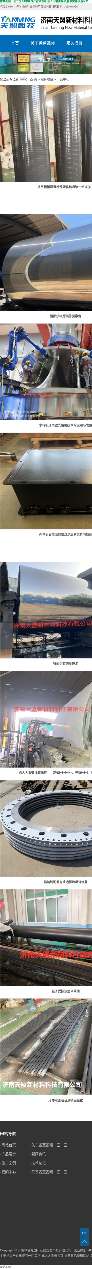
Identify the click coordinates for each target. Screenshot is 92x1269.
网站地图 (5, 1267)
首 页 (33, 79)
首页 (15, 43)
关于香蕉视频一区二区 (45, 46)
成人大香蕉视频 (52, 1255)
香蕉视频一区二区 (28, 1255)
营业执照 (80, 1250)
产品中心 (63, 79)
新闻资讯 (38, 1154)
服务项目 (74, 43)
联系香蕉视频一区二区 (49, 1172)
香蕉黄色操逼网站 (76, 1255)
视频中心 (9, 1172)
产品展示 (9, 1154)
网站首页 (9, 1145)
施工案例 (9, 1163)
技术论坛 (38, 1163)
